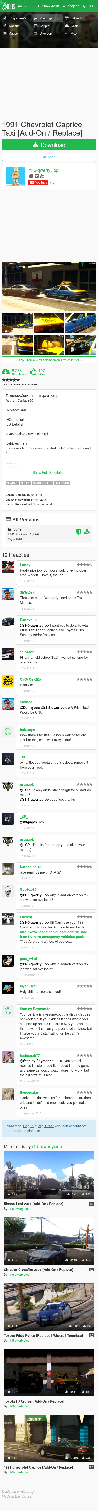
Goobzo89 (28, 889)
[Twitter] (36, 175)
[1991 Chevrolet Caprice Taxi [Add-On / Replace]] (49, 286)
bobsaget (27, 729)
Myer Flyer (28, 986)
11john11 (27, 651)
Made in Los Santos (17, 1496)
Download (52, 144)
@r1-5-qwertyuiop (34, 625)
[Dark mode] (84, 6)
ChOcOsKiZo (30, 679)
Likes (41, 374)
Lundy (25, 564)
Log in (28, 1125)
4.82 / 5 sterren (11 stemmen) (20, 384)
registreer (46, 1125)
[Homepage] (30, 175)
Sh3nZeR (27, 592)
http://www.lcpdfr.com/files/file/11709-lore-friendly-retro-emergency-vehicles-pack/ (54, 934)
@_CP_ (26, 789)
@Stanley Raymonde (37, 1060)
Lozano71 (28, 916)
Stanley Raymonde (35, 1008)
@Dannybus (30, 707)
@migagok (28, 822)
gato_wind (28, 958)
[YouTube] (42, 175)
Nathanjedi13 (30, 866)
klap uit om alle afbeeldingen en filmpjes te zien (49, 360)
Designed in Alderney (18, 1491)
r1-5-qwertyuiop (43, 170)
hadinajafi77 (30, 1055)
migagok (27, 784)
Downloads (19, 374)
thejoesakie (29, 1092)
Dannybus (28, 619)
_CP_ (24, 756)
